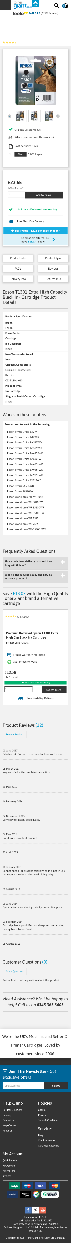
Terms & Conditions (48, 1120)
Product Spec (53, 258)
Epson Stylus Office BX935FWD (25, 475)
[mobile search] (56, 6)
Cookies (42, 1110)
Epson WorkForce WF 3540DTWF (26, 513)
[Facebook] (28, 1209)
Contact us (8, 1120)
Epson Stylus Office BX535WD (24, 447)
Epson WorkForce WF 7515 (22, 518)
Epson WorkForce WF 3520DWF (25, 507)
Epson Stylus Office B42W (22, 431)
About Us (7, 1130)
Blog (40, 1135)
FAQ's (17, 268)
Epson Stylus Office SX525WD (24, 480)
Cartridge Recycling (48, 1145)
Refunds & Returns (12, 1110)
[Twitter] (35, 1209)
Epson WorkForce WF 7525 (22, 523)
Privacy (42, 1115)
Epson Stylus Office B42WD (23, 437)
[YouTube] (42, 1209)
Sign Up (56, 1085)
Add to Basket (44, 194)
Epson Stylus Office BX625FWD (25, 453)
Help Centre (9, 1125)
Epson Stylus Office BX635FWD (25, 464)
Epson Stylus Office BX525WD (24, 442)
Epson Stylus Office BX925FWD (25, 469)
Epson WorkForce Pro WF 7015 (25, 496)
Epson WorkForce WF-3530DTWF (26, 529)
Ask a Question (14, 971)
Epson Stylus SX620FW (20, 491)
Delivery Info (18, 278)
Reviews (53, 268)
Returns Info (53, 278)
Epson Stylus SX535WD (20, 485)
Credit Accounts (46, 1140)
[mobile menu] (5, 5)
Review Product (15, 734)
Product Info (18, 258)
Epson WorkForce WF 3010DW (25, 502)
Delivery (7, 1115)
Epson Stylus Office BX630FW (24, 458)
